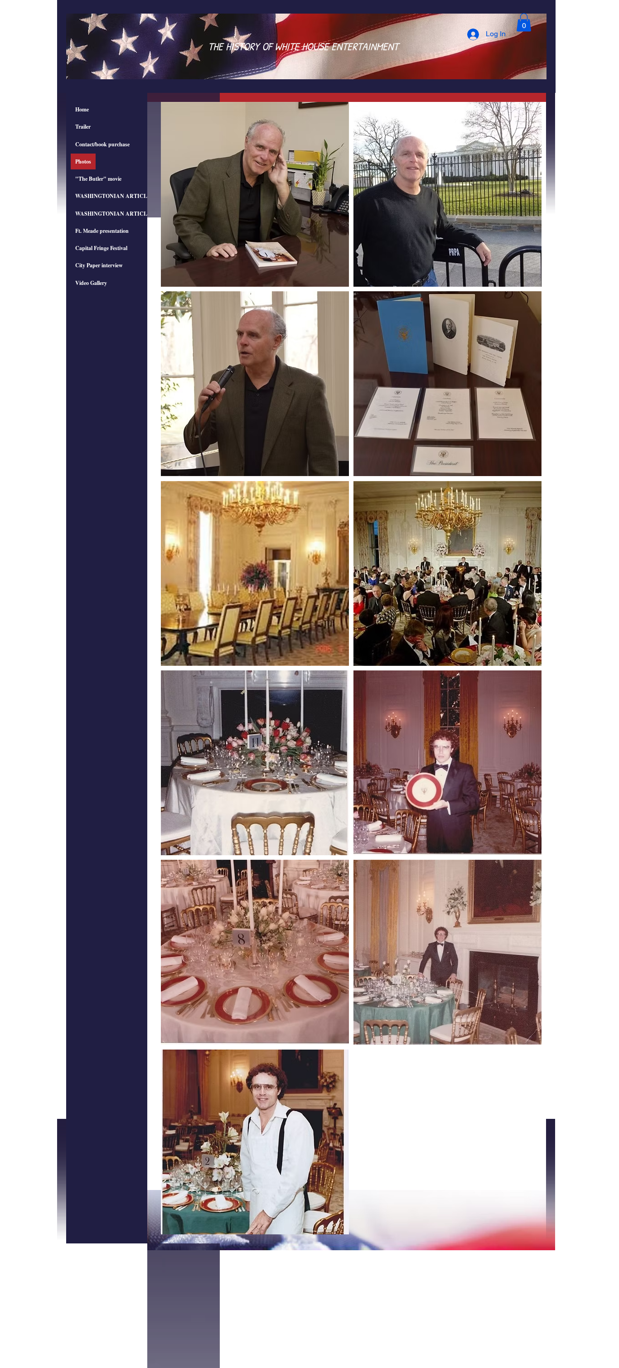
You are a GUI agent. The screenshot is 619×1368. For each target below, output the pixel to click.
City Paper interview (99, 265)
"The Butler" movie (98, 179)
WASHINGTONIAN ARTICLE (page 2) (123, 213)
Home (82, 109)
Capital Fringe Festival (101, 248)
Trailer (83, 126)
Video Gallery (91, 283)
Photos (83, 161)
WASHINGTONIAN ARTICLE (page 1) (123, 196)
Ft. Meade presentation (102, 231)
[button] (524, 22)
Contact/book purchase (102, 144)
